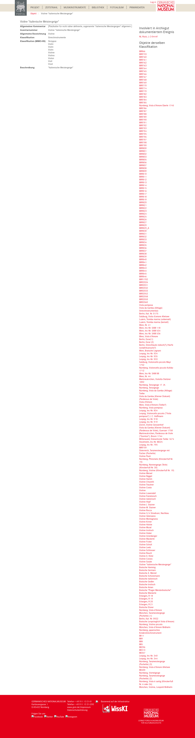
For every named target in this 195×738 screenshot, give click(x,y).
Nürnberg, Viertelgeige (149, 672)
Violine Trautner (146, 484)
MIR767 (143, 76)
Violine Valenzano (147, 515)
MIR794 (143, 131)
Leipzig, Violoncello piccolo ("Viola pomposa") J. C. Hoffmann (155, 415)
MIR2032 (143, 287)
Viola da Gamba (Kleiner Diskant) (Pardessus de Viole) (154, 397)
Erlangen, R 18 (146, 595)
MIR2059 (143, 299)
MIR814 (143, 185)
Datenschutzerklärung (77, 709)
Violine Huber (145, 533)
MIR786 (143, 108)
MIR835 (143, 245)
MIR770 (143, 85)
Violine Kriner (145, 521)
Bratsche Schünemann (149, 575)
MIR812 (143, 179)
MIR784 (143, 99)
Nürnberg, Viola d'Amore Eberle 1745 (156, 105)
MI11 (141, 635)
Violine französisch (148, 496)
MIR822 (143, 208)
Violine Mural (145, 527)
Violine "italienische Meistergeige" (155, 564)
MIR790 (143, 119)
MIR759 (143, 447)
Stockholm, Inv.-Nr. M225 (151, 441)
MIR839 (143, 256)
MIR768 (143, 79)
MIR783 (143, 96)
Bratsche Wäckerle (147, 592)
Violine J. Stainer (147, 504)
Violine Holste (145, 524)
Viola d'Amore (145, 401)
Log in (153, 2)
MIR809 (143, 170)
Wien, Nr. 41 (145, 324)
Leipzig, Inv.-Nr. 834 (148, 410)
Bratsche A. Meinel (148, 572)
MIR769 (143, 82)
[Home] (21, 7)
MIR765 (143, 71)
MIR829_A (144, 228)
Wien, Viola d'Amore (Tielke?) (152, 404)
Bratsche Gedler (146, 581)
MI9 (141, 638)
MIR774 (143, 88)
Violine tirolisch (146, 530)
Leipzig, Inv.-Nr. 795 (148, 444)
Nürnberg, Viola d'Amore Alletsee (154, 667)
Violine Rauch (145, 553)
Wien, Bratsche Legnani (150, 350)
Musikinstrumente (75, 7)
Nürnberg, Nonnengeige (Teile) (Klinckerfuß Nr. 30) (153, 466)
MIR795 (143, 133)
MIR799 (143, 145)
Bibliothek (98, 7)
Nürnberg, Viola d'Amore (150, 610)
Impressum (86, 707)
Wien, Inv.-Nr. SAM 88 (149, 373)
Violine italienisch (147, 498)
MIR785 (143, 102)
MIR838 (143, 253)
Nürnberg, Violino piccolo (150, 624)
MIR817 (143, 193)
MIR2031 (143, 285)
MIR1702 (143, 279)
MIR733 (143, 54)
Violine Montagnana (148, 518)
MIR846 (143, 276)
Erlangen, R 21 (146, 604)
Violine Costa (145, 487)
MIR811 (143, 176)
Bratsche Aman (146, 587)
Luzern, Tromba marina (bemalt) (154, 322)
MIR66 (142, 51)
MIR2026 (143, 282)
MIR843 (143, 267)
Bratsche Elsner (146, 607)
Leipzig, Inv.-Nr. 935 (148, 356)
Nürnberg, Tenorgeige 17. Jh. (152, 384)
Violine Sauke (145, 561)
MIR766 (143, 74)
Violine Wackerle (147, 538)
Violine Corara (145, 558)
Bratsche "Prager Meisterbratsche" (155, 590)
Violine (142, 490)
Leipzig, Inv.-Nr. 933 (148, 359)
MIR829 (143, 225)
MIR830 (143, 230)
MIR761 (143, 59)
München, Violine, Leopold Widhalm (155, 687)
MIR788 (143, 113)
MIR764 (143, 68)
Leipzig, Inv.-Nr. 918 (148, 419)
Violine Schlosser (147, 550)
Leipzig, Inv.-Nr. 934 (148, 353)
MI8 (141, 641)
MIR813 (143, 182)
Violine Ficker (145, 541)
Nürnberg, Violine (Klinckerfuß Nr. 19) (156, 470)
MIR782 (143, 94)
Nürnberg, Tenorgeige (149, 387)
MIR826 (143, 219)
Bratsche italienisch (148, 578)
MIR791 (143, 122)
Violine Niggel (145, 476)
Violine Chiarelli (146, 481)
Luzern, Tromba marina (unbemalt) (155, 319)
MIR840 (143, 259)
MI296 (142, 647)
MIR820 (143, 202)
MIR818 (143, 196)
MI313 (142, 649)
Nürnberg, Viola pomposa (151, 407)
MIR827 (143, 222)
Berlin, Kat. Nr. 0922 (148, 618)
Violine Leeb (145, 547)
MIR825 (143, 216)
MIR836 (143, 247)
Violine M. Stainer (147, 507)
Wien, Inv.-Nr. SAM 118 (149, 327)
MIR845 (143, 273)
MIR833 (143, 239)
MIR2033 (143, 290)
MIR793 (143, 128)
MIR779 (143, 91)
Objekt (33, 13)
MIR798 (143, 142)
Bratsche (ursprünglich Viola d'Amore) (156, 621)
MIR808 (143, 168)
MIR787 (143, 111)
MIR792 (143, 125)
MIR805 (143, 159)
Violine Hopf (145, 501)
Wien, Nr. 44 (145, 376)
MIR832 (143, 236)
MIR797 (143, 139)
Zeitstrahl (51, 7)
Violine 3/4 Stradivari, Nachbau (154, 513)
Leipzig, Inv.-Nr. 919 (148, 421)
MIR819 (143, 199)
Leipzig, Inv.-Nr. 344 (148, 658)
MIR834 (143, 242)
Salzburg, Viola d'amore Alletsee (154, 316)
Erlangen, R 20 (146, 601)
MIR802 (143, 153)
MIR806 (143, 162)
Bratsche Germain (147, 570)
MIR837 (143, 250)
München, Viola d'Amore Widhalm (154, 627)
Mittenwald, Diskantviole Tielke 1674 (156, 438)
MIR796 (143, 136)
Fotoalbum (117, 7)
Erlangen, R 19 (146, 598)
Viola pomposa (146, 304)
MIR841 (143, 262)
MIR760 (143, 56)
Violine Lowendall (147, 493)
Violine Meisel (145, 473)
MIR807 (143, 165)
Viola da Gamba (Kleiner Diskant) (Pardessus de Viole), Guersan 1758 (156, 429)
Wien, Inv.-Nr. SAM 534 (149, 330)
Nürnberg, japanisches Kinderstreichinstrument (150, 631)
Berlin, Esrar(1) (146, 339)
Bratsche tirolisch (147, 584)
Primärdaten (137, 7)
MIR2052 (143, 293)
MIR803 (143, 156)
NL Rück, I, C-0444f (148, 36)
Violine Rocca (145, 510)
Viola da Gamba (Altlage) (150, 307)
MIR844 (143, 270)
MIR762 (143, 62)
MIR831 (143, 233)
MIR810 (143, 173)
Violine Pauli (145, 456)
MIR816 (143, 190)
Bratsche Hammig (147, 567)
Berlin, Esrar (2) (146, 342)
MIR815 (143, 188)
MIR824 (143, 213)
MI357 (142, 652)
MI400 (142, 669)
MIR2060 (143, 302)
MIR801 (143, 151)
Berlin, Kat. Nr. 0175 (148, 313)
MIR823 (143, 210)
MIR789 (143, 116)
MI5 (141, 644)
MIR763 (143, 65)
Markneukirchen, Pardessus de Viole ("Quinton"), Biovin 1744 (156, 434)
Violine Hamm (145, 478)
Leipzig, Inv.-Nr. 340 (148, 655)
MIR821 (143, 205)
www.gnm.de (73, 707)
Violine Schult (145, 544)
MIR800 (143, 148)
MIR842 (143, 265)
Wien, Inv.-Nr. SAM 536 (149, 333)
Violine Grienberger (148, 535)
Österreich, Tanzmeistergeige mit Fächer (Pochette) (154, 452)
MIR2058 (143, 296)
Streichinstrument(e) (148, 310)
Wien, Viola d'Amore (148, 336)
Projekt (34, 7)
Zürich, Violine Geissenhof (151, 424)
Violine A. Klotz (146, 555)
